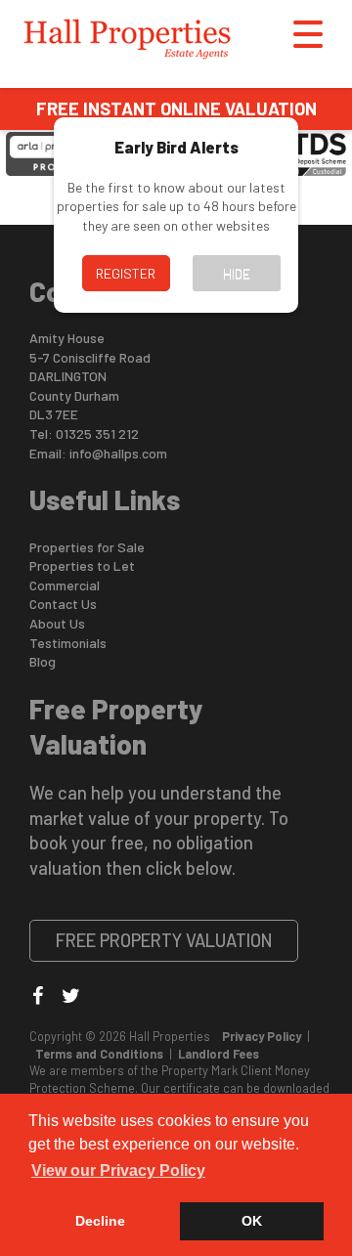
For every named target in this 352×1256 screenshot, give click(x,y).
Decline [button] (100, 1221)
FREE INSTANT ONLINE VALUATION (176, 108)
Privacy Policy (261, 1036)
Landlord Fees (218, 1053)
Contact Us (63, 603)
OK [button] (252, 1221)
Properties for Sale (87, 547)
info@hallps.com (118, 453)
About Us (57, 623)
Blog (42, 661)
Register (125, 273)
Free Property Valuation (164, 940)
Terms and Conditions (99, 1053)
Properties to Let (82, 565)
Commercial (64, 585)
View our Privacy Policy (118, 1170)
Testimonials (68, 642)
